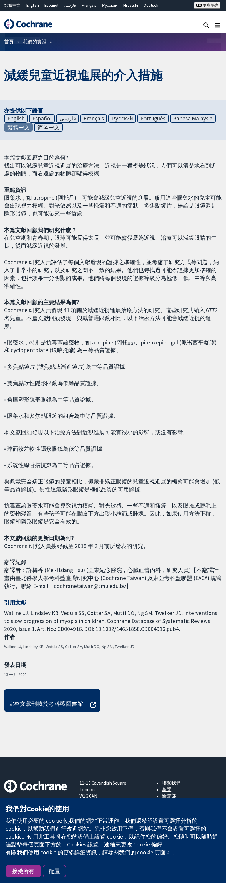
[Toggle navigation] (217, 25)
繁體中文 (12, 5)
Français (89, 5)
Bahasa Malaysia (192, 118)
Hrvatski (130, 5)
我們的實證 (34, 41)
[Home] (28, 24)
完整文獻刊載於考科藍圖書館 (46, 703)
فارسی (70, 5)
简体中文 (48, 127)
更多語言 (210, 5)
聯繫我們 (171, 783)
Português (152, 118)
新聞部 (169, 796)
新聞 (166, 789)
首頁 (9, 41)
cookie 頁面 (151, 852)
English (32, 5)
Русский (109, 5)
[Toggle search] (206, 25)
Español (51, 5)
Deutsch (151, 5)
